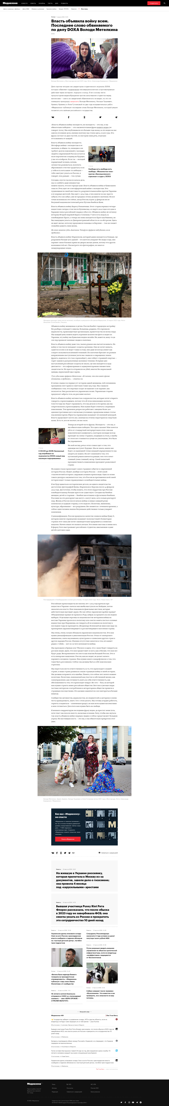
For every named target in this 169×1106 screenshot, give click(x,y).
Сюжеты (33, 3)
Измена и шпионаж (38, 9)
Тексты (50, 3)
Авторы (54, 1088)
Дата (56, 3)
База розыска (95, 1092)
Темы (53, 1084)
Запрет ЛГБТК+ (64, 9)
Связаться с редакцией (109, 852)
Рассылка (70, 1088)
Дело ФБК (26, 9)
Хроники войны (51, 9)
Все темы (84, 9)
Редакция (55, 1092)
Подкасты (64, 3)
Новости (24, 3)
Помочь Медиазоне (67, 839)
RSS (69, 1084)
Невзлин (74, 9)
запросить (74, 101)
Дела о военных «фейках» (11, 9)
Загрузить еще (84, 1012)
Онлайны (42, 3)
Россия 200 (94, 1088)
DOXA (53, 33)
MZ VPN (93, 1084)
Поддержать (154, 3)
